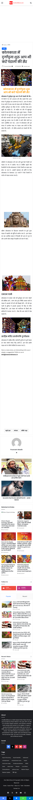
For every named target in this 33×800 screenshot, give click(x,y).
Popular (8, 596)
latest (3, 766)
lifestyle (17, 766)
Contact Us (16, 788)
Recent (25, 596)
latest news (10, 766)
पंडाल (16, 430)
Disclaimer (27, 785)
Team (22, 785)
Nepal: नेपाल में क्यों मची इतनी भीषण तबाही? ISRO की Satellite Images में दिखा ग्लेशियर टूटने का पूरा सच (22, 645)
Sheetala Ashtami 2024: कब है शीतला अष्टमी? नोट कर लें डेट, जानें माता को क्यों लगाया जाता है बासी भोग (24, 568)
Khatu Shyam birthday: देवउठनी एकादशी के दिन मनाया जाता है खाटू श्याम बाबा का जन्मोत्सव (8, 524)
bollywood (25, 757)
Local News (25, 766)
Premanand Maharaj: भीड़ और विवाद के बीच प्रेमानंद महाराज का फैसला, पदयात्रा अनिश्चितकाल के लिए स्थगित (8, 569)
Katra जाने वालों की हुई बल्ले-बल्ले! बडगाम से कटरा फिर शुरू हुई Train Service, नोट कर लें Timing (21, 604)
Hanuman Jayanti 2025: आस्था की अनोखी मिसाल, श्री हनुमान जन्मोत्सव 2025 (24, 523)
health (25, 760)
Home (5, 45)
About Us (17, 785)
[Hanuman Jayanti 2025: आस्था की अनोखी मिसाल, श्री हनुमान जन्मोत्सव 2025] (24, 515)
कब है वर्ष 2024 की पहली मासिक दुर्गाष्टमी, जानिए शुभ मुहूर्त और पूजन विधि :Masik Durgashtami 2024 (24, 545)
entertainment (5, 760)
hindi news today (6, 763)
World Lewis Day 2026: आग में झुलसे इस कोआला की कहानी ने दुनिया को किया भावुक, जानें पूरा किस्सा (22, 635)
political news (15, 769)
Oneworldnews (6, 769)
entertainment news (16, 760)
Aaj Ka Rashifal (17, 757)
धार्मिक (8, 45)
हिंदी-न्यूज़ (24, 430)
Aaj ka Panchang (6, 757)
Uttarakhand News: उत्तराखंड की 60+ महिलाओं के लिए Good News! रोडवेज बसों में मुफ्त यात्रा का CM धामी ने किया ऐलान (22, 614)
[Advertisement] (16, 23)
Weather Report (25, 769)
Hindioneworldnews (18, 763)
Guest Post (10, 785)
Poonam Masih (7, 66)
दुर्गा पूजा (8, 430)
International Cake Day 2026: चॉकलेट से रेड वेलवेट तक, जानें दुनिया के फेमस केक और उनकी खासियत (22, 625)
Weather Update (6, 772)
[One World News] (17, 2)
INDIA (26, 763)
